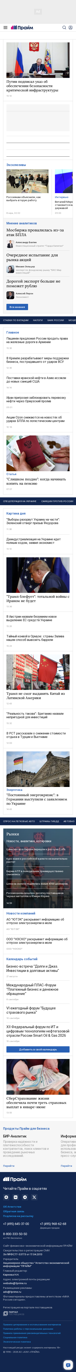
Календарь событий (21, 959)
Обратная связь (13, 1211)
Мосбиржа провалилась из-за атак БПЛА (35, 232)
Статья (11, 474)
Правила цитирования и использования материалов (32, 1324)
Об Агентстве (12, 1206)
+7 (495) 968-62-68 (53, 1225)
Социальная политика (15, 1337)
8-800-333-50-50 (15, 1235)
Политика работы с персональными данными (28, 1328)
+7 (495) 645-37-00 (16, 1224)
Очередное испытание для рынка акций (32, 257)
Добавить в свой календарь (38, 1049)
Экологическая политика (17, 1341)
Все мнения (17, 307)
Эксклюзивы (16, 165)
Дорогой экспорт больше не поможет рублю (33, 283)
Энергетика (14, 789)
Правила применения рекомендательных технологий (32, 1333)
